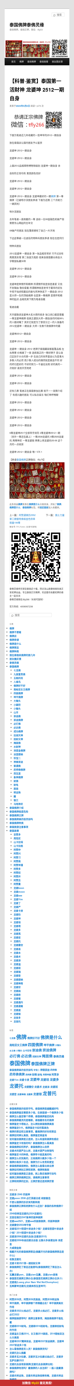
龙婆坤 (17, 918)
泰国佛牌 (31, 61)
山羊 (16, 712)
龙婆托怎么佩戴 (18, 1352)
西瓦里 (17, 773)
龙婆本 (17, 952)
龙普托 (17, 1021)
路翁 (16, 788)
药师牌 (28, 1074)
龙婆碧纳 (18, 979)
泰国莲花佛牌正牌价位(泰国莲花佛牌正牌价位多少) (36, 1278)
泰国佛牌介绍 (17, 807)
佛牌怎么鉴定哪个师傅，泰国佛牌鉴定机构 (32, 1116)
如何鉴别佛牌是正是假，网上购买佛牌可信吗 (33, 1173)
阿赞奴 (17, 872)
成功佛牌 (18, 731)
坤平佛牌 (18, 697)
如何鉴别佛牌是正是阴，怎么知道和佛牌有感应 (34, 1139)
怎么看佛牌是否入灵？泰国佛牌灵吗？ (29, 1348)
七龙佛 (17, 670)
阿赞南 (17, 861)
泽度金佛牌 (19, 750)
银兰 (16, 800)
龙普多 (17, 1017)
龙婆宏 (17, 937)
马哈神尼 (18, 804)
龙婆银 (17, 1013)
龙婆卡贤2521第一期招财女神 (25, 1263)
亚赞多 (17, 834)
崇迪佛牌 (18, 720)
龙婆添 (17, 960)
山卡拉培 (18, 842)
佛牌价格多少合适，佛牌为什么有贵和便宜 (32, 1162)
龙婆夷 (17, 933)
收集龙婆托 (15, 1259)
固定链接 (44, 507)
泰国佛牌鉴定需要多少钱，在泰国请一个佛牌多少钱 (36, 1112)
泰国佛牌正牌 (17, 815)
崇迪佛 (17, 716)
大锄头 (17, 700)
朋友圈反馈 (57, 61)
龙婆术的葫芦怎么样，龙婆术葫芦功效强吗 (32, 1150)
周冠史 (17, 838)
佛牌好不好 (19, 685)
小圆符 (17, 704)
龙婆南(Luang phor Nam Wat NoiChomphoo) (34, 1282)
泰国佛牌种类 (17, 823)
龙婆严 (17, 907)
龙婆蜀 (17, 998)
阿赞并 (17, 876)
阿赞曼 (17, 884)
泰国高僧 (44, 61)
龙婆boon (19, 888)
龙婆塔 (17, 926)
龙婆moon (19, 891)
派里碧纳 (18, 754)
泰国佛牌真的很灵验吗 (21, 819)
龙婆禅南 (18, 983)
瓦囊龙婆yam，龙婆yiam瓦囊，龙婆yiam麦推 (34, 1274)
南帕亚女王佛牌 (22, 689)
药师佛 (53, 1069)
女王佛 (12, 1050)
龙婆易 (17, 949)
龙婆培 (17, 922)
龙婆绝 (17, 994)
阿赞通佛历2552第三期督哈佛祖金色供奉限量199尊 (23, 518)
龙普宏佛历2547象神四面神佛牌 (26, 1217)
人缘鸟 (17, 681)
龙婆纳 (17, 991)
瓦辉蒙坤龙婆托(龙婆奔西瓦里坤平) (28, 1286)
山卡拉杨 (18, 845)
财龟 (16, 784)
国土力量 (59, 515)
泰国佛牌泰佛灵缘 (27, 24)
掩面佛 (17, 742)
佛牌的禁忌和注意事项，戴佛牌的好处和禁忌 (33, 1131)
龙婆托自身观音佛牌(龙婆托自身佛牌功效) (31, 1364)
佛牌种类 (14, 651)
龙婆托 (17, 941)
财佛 (16, 781)
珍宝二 (17, 758)
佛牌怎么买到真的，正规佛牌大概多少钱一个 (33, 1158)
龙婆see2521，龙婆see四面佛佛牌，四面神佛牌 (34, 1221)
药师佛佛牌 (19, 769)
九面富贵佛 (19, 674)
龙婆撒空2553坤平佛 (20, 1224)
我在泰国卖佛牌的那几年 (22, 655)
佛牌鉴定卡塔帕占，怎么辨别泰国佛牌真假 (32, 1123)
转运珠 (17, 792)
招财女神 (18, 739)
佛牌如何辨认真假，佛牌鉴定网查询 (28, 1135)
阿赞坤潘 (18, 865)
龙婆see (18, 895)
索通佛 (17, 765)
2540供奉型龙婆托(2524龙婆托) (26, 1213)
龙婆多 (17, 929)
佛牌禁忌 (14, 647)
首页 (13, 61)
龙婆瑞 (17, 971)
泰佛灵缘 (14, 662)
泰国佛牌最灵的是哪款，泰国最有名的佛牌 (32, 1120)
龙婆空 (17, 987)
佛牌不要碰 (15, 632)
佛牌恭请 (14, 639)
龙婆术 (17, 956)
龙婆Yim (18, 899)
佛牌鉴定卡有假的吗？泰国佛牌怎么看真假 (32, 1143)
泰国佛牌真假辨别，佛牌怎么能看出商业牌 (32, 1165)
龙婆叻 (17, 914)
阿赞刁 (17, 857)
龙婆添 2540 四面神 (20, 1194)
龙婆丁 (17, 903)
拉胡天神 (18, 735)
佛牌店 (13, 636)
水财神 (17, 746)
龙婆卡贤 (18, 910)
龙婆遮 (17, 1010)
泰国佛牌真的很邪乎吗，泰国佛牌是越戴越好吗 (34, 1108)
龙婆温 (17, 964)
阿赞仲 (17, 849)
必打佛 (17, 723)
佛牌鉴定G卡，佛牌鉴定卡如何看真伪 (29, 1127)
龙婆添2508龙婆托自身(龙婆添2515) (28, 1236)
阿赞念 (17, 880)
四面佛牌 (18, 693)
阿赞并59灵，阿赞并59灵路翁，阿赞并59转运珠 (34, 1299)
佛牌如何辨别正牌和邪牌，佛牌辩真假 (29, 1169)
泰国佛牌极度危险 (19, 811)
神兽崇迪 (18, 761)
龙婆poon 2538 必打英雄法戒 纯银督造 (30, 1198)
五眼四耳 (18, 678)
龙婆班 (17, 968)
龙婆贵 (30, 1094)
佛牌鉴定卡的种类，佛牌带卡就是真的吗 (31, 1154)
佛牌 (21, 61)
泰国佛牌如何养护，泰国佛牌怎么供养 (29, 1146)
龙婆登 (17, 975)
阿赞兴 (17, 853)
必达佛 (17, 727)
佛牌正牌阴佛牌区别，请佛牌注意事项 (29, 1177)
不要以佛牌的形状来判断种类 (25, 1202)
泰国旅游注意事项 (19, 826)
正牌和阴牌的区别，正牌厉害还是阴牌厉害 (32, 1181)
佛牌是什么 (34, 504)
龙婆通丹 (18, 1002)
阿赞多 (17, 868)
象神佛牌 (18, 777)
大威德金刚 (15, 1247)
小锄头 (17, 708)
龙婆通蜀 (18, 1006)
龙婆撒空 (18, 945)
